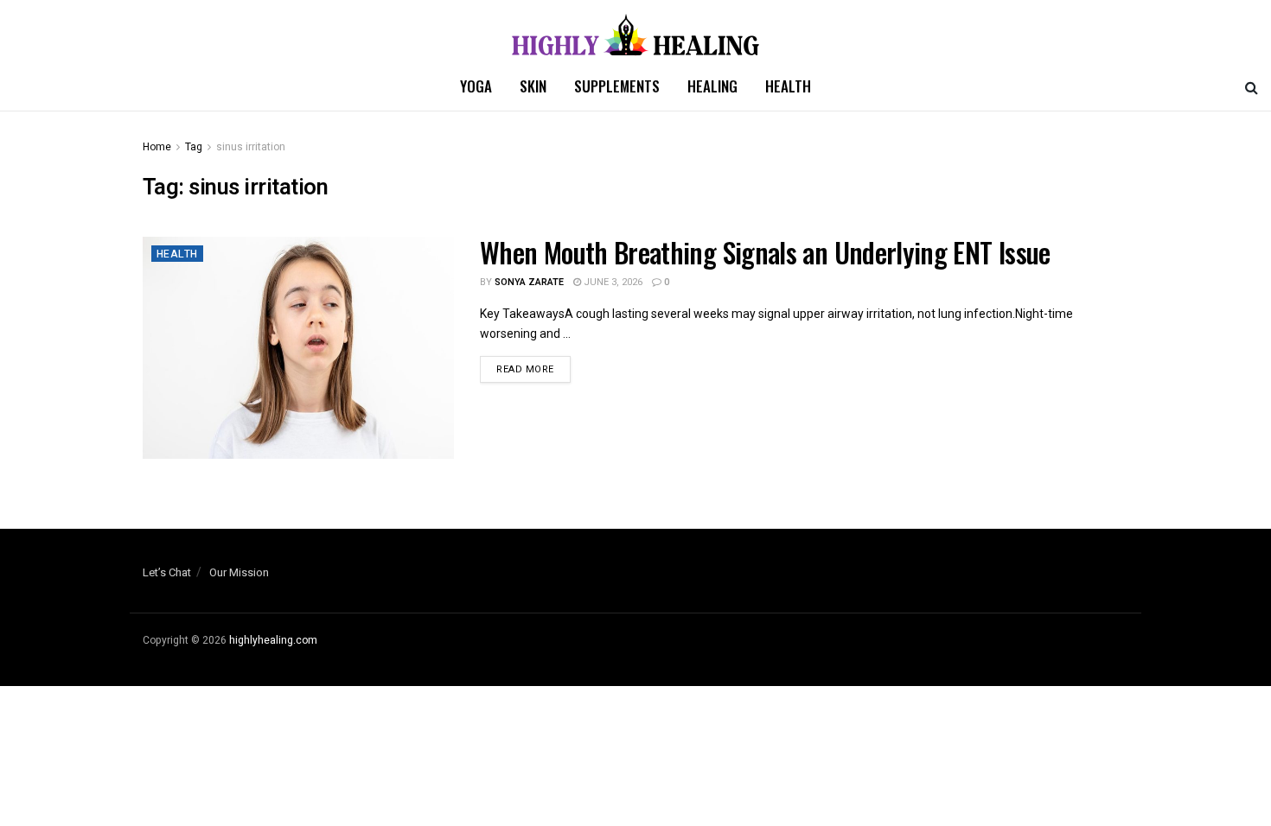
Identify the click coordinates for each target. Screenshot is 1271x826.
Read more (525, 369)
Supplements (617, 86)
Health (788, 86)
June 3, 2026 (611, 282)
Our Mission (239, 572)
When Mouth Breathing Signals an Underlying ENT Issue (765, 252)
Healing (712, 86)
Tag (193, 147)
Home (157, 147)
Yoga (476, 86)
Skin (533, 86)
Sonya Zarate (529, 282)
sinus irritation (250, 147)
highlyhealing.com (273, 640)
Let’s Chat (167, 572)
